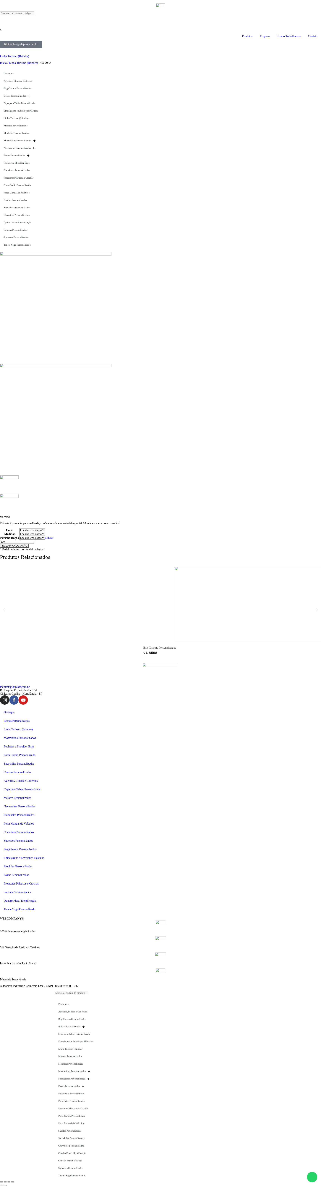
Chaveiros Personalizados (17, 215)
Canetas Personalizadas (15, 229)
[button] (4, 609)
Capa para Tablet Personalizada (19, 103)
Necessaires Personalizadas (17, 148)
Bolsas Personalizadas (15, 95)
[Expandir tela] (5, 1181)
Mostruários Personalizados (17, 140)
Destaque (9, 712)
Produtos (247, 36)
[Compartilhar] (8, 1181)
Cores (9, 530)
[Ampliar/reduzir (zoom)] (1, 1181)
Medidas (9, 534)
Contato (312, 36)
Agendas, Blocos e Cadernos (18, 81)
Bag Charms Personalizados (18, 88)
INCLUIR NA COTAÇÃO (14, 545)
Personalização (9, 537)
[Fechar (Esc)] (12, 1181)
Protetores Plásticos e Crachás (18, 177)
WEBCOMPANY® (12, 918)
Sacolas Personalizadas (15, 200)
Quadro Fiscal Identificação (17, 222)
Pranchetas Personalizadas (17, 170)
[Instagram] (4, 700)
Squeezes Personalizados (16, 237)
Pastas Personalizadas (14, 155)
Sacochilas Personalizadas (17, 207)
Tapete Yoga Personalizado (17, 244)
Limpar (49, 537)
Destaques (9, 73)
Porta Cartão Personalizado (17, 185)
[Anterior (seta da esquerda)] (1, 1185)
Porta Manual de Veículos (17, 192)
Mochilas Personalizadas (16, 133)
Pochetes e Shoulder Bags (17, 162)
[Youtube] (23, 700)
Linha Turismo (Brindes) (14, 56)
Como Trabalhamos (289, 36)
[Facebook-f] (14, 700)
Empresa (265, 36)
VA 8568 (150, 652)
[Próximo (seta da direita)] (5, 1185)
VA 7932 (5, 517)
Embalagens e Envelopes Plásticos (21, 110)
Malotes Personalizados (15, 125)
